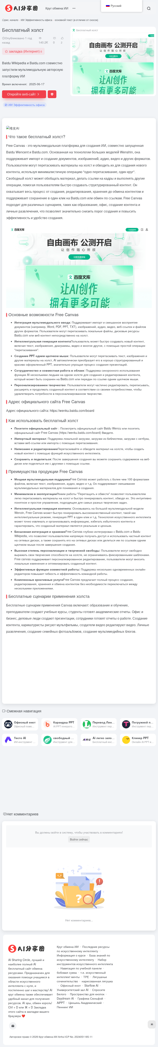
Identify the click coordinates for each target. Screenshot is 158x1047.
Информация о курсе (71, 955)
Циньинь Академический (85, 1003)
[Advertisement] (79, 667)
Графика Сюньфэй (90, 998)
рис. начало (11, 20)
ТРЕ (86, 977)
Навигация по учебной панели (81, 968)
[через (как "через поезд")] (35, 724)
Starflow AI (91, 985)
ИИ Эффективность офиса (36, 20)
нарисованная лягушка (97, 981)
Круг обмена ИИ (56, 8)
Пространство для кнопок (87, 994)
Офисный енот (70, 985)
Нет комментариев (22, 813)
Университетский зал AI (72, 990)
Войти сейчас (79, 839)
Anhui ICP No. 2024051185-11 (75, 1036)
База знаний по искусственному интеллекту (83, 957)
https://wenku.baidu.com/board (80, 433)
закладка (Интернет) (25, 51)
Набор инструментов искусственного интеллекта (85, 961)
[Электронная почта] (12, 1026)
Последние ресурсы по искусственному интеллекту (83, 949)
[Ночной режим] (152, 1024)
